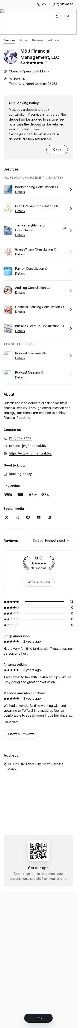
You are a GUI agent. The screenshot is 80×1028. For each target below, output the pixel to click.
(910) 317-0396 (63, 4)
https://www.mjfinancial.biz (30, 453)
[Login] (67, 16)
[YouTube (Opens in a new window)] (38, 517)
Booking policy (20, 474)
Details (20, 192)
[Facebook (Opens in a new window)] (28, 517)
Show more (11, 722)
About (24, 40)
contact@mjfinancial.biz (28, 446)
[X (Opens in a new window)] (6, 517)
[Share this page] (57, 16)
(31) (47, 63)
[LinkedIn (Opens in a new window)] (49, 517)
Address (54, 40)
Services (9, 40)
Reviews (38, 40)
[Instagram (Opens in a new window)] (17, 517)
